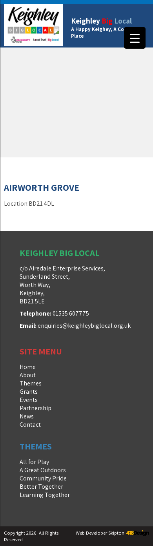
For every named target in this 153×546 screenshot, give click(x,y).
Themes (31, 383)
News (27, 416)
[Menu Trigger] (135, 38)
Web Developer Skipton (100, 533)
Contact (30, 424)
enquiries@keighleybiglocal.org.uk (84, 325)
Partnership (35, 408)
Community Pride (43, 478)
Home (28, 367)
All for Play (34, 462)
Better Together (41, 486)
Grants (29, 391)
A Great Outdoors (43, 470)
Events (29, 400)
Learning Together (45, 495)
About (28, 375)
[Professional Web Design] (136, 534)
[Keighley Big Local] (33, 25)
